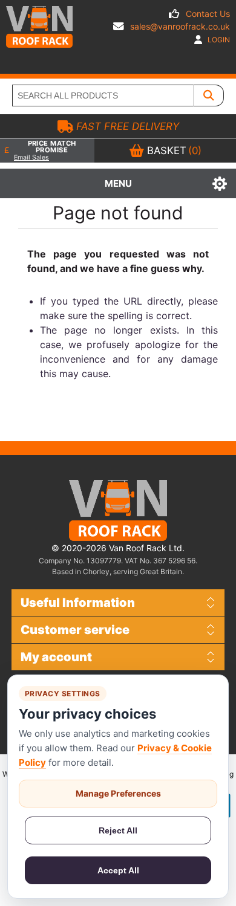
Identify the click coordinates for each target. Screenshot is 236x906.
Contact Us (208, 13)
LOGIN (218, 39)
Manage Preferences (118, 793)
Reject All (118, 830)
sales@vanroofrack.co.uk (180, 26)
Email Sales (31, 157)
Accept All (118, 870)
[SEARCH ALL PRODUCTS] (209, 95)
